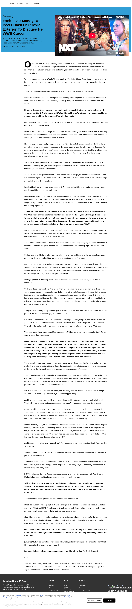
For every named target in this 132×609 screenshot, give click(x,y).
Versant (18, 595)
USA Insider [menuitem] (36, 3)
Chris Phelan (7, 46)
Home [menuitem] (12, 3)
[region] (66, 600)
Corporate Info (53, 590)
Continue (109, 600)
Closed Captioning (67, 588)
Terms (41, 595)
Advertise (52, 588)
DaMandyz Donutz (61, 323)
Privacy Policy (83, 588)
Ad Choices (82, 585)
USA (5, 3)
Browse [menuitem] (20, 3)
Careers (51, 585)
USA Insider (76, 91)
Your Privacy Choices (84, 591)
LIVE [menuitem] (27, 3)
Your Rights (67, 597)
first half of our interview (39, 98)
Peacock (64, 570)
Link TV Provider (69, 592)
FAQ (65, 585)
